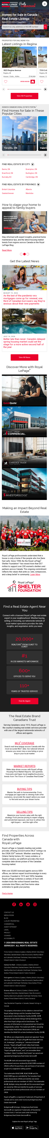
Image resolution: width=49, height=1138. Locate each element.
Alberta (29, 189)
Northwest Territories (20, 957)
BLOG (6, 918)
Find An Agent (24, 701)
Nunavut (23, 960)
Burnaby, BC (7, 177)
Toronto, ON (10, 148)
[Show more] (32, 164)
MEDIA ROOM (9, 915)
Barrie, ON (6, 169)
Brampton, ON (31, 169)
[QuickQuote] (24, 391)
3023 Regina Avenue (12, 70)
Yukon (17, 960)
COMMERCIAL (9, 924)
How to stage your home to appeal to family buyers (21, 206)
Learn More (35, 574)
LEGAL (6, 930)
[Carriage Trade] (24, 452)
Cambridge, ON (32, 177)
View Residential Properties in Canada (16, 1003)
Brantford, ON (7, 173)
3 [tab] (28, 254)
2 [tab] (24, 254)
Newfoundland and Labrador (13, 970)
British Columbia (8, 189)
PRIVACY (7, 933)
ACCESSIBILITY (9, 938)
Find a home (7, 893)
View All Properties (24, 96)
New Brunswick (27, 955)
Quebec (22, 952)
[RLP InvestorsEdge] (24, 483)
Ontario (16, 952)
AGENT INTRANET (10, 927)
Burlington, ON (31, 173)
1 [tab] (21, 254)
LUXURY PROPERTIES (11, 921)
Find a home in (9, 952)
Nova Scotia (32, 957)
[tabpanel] (24, 226)
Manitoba (29, 193)
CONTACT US (9, 912)
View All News (24, 357)
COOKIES (7, 935)
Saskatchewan (8, 193)
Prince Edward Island (16, 973)
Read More (7, 250)
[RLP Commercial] (24, 421)
